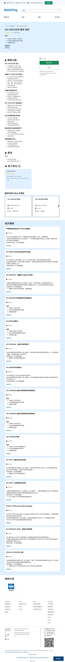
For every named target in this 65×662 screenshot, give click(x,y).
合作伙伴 (50, 609)
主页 (6, 26)
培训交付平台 (37, 609)
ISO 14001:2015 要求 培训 (21, 26)
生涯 (49, 617)
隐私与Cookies (32, 654)
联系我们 (58, 659)
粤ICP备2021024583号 (22, 657)
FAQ (49, 620)
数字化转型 (36, 604)
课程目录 (6, 17)
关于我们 (57, 17)
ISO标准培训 (12, 26)
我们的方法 (22, 604)
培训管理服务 (37, 607)
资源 (6, 612)
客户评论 (50, 615)
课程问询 (49, 63)
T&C (49, 623)
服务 (39, 17)
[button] (58, 206)
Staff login (32, 661)
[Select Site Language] (5, 3)
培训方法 (7, 609)
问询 (49, 68)
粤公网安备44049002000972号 (40, 657)
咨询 (23, 17)
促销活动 (7, 607)
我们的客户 (51, 612)
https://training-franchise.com (13, 652)
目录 (20, 609)
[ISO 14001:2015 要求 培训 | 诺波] (12, 10)
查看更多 (7, 48)
